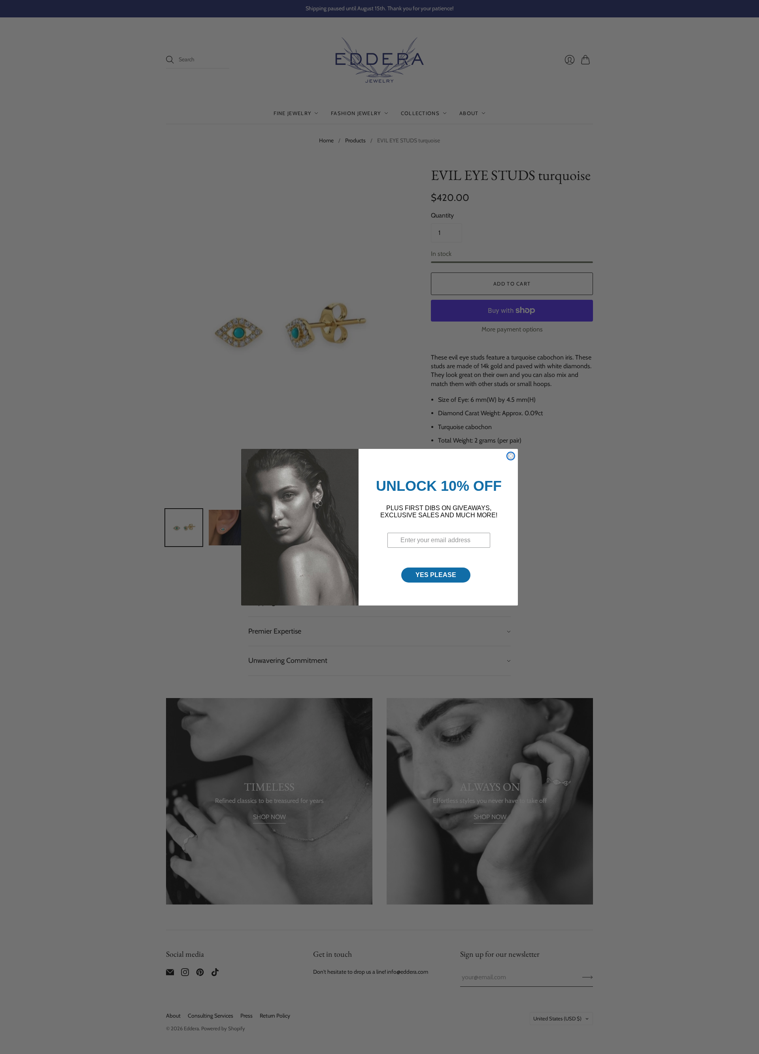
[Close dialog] (511, 456)
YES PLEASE (435, 574)
